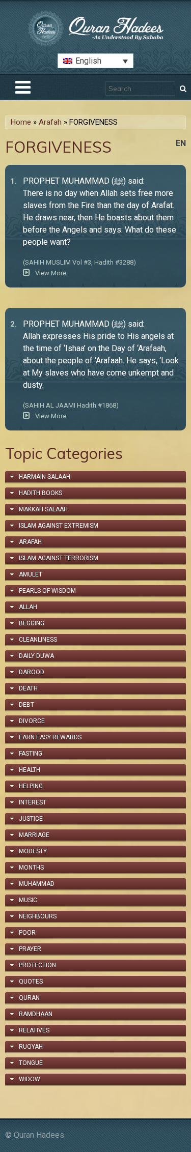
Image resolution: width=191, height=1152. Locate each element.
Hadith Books (40, 493)
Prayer (30, 949)
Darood (31, 672)
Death (28, 688)
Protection (37, 965)
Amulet (30, 574)
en (181, 143)
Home (21, 122)
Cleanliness (38, 639)
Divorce (32, 721)
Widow (29, 1079)
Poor (27, 932)
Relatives (34, 1030)
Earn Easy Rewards (50, 737)
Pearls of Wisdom (47, 590)
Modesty (33, 851)
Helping (31, 786)
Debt (26, 704)
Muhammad (36, 883)
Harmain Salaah (44, 476)
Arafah (50, 122)
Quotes (31, 981)
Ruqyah (31, 1046)
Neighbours (38, 916)
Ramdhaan (35, 1014)
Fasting (30, 753)
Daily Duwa (36, 655)
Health (29, 769)
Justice (31, 818)
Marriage (34, 835)
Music (28, 900)
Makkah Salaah (43, 509)
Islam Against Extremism (58, 525)
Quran (29, 997)
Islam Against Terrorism (58, 558)
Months (31, 867)
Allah (28, 607)
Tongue (31, 1063)
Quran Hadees (39, 1135)
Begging (31, 623)
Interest (32, 802)
